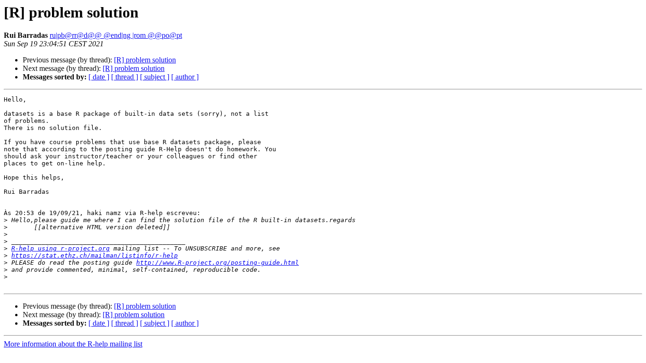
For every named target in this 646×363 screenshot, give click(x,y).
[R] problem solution (145, 60)
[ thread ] (124, 77)
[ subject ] (154, 77)
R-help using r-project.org (60, 248)
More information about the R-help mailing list (73, 344)
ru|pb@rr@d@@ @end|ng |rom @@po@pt (116, 35)
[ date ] (98, 77)
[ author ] (185, 77)
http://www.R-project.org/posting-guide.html (217, 262)
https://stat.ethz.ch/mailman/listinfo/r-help (94, 255)
